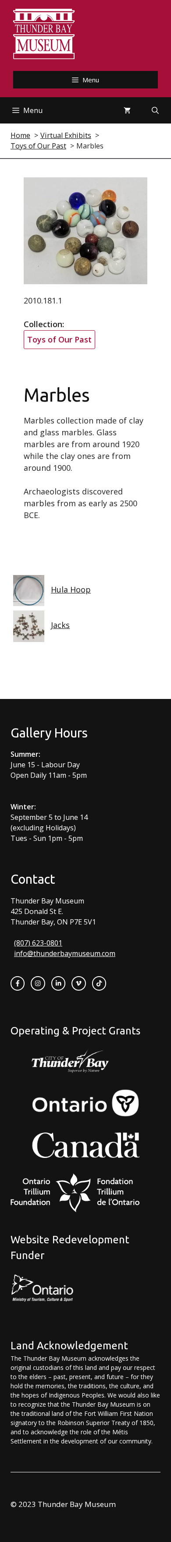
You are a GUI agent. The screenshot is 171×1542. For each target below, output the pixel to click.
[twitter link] (78, 983)
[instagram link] (38, 983)
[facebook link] (18, 983)
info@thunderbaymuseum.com (64, 953)
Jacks (60, 625)
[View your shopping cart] (127, 110)
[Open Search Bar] (155, 110)
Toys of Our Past (59, 339)
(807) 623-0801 (38, 943)
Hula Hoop (71, 589)
